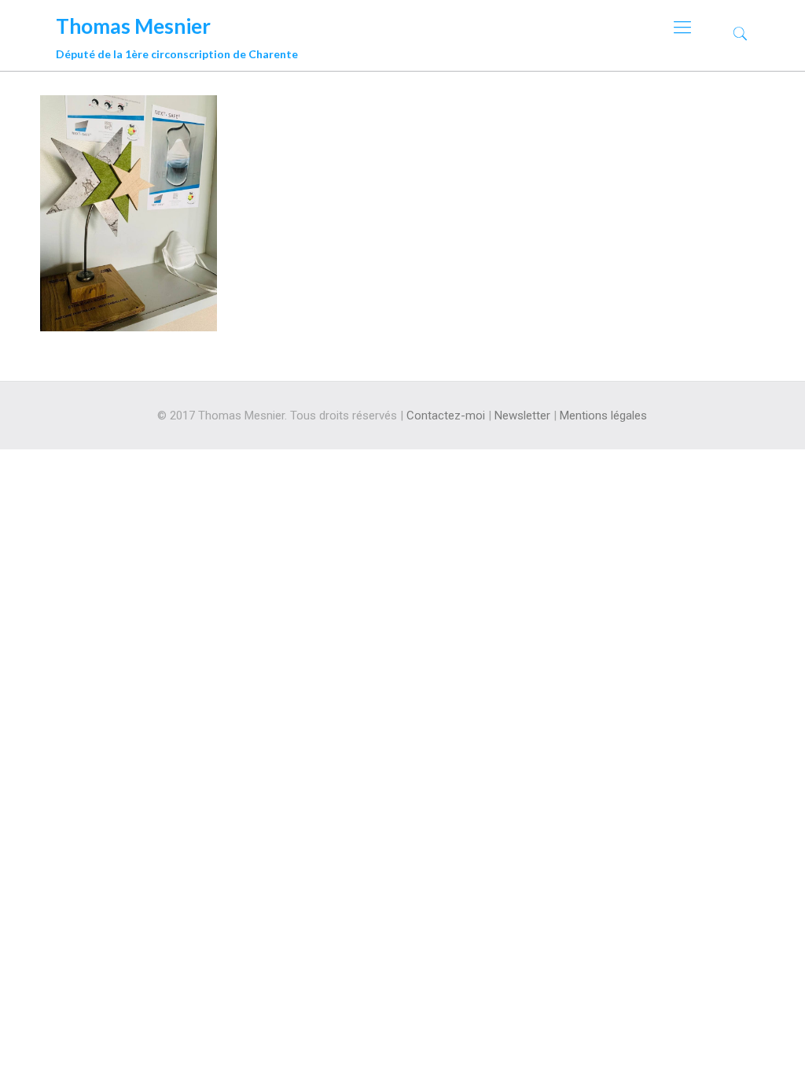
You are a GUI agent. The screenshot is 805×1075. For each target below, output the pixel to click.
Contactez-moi (445, 415)
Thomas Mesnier (177, 34)
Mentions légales (603, 415)
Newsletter (522, 415)
